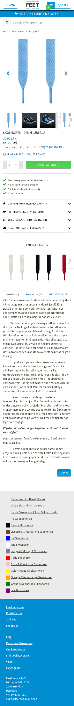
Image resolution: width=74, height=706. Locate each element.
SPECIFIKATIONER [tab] (58, 294)
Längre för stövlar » (51, 147)
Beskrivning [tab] (12, 294)
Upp (62, 473)
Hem (5, 31)
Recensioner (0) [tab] (34, 294)
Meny (12, 5)
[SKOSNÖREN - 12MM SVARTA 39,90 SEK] (43, 268)
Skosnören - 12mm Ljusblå (25, 31)
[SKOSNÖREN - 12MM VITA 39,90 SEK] (16, 268)
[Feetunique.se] (32, 5)
